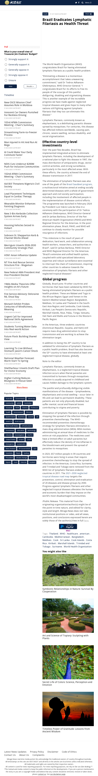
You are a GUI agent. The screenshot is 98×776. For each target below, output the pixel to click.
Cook (55, 540)
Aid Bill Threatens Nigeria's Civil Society (22, 185)
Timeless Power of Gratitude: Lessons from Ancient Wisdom (66, 730)
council (30, 417)
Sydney (26, 453)
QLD (34, 448)
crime (29, 439)
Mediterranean (62, 536)
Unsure (12, 80)
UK (37, 417)
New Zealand (10, 448)
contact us (42, 774)
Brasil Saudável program (79, 184)
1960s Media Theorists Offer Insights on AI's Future (19, 285)
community (10, 403)
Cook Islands (77, 540)
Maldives (46, 540)
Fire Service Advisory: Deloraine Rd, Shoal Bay (21, 295)
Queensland (10, 417)
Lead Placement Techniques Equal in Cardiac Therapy (19, 195)
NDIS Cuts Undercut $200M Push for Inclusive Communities (21, 165)
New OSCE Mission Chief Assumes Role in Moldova (18, 104)
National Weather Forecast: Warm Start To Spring (19, 360)
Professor (34, 408)
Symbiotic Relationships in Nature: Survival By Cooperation (67, 590)
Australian (28, 403)
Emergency (10, 444)
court (15, 462)
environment (18, 412)
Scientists (9, 453)
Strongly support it (18, 59)
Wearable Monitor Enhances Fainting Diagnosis (19, 205)
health (8, 412)
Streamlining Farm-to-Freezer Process (20, 134)
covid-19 (9, 421)
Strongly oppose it (18, 75)
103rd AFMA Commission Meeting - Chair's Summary (19, 124)
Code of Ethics (69, 751)
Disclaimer (52, 751)
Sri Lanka (65, 540)
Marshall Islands (66, 543)
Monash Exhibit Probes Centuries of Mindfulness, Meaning (18, 306)
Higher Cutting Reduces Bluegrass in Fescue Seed (18, 379)
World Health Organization (78, 546)
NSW (17, 408)
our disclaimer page (57, 774)
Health (45, 14)
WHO (62, 533)
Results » (30, 86)
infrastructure (27, 426)
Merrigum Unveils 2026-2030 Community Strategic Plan (20, 247)
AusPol (30, 435)
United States (11, 439)
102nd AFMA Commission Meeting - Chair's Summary (19, 175)
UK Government (24, 448)
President (9, 458)
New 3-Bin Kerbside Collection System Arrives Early (21, 215)
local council (19, 421)
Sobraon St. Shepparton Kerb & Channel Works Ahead (21, 237)
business (21, 417)
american (84, 533)
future (18, 453)
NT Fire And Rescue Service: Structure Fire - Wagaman (19, 264)
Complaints (38, 755)
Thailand (53, 533)
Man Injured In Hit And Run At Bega (20, 144)
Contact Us (10, 755)
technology (32, 430)
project (21, 439)
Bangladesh (78, 536)
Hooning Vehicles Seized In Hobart (19, 227)
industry (9, 435)
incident (32, 462)
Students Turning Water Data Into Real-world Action (20, 328)
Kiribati (52, 543)
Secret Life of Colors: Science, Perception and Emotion (67, 683)
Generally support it (18, 64)
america (33, 458)
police (19, 403)
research (9, 408)
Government (20, 398)
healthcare (72, 533)
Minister (29, 412)
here (86, 520)
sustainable (21, 444)
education (20, 430)
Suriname (57, 546)
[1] (91, 766)
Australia (9, 398)
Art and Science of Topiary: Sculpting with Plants (65, 637)
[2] (5, 769)
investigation (19, 435)
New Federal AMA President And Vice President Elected (22, 274)
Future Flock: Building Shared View (20, 338)
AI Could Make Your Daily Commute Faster (18, 153)
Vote (10, 86)
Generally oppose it (18, 69)
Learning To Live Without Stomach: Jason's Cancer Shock (21, 350)
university (31, 398)
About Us (24, 755)
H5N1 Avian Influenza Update (20, 255)
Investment (10, 430)
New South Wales (12, 426)
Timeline (9, 95)
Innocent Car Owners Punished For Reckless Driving (21, 114)
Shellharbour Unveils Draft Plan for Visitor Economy (21, 369)
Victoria (25, 408)
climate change (21, 458)
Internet (23, 462)
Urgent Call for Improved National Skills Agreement (18, 318)
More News (22, 387)
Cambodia (47, 536)
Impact (8, 462)
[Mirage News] (13, 2)
